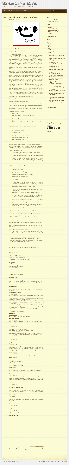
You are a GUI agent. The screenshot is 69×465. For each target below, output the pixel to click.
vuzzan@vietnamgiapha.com (16, 265)
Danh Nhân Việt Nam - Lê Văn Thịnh (56, 69)
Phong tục (50, 33)
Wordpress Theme (44, 461)
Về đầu (25, 10)
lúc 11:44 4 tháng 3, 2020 (13, 320)
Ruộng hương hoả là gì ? (53, 79)
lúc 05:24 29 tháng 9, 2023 (13, 384)
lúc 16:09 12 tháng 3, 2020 (13, 326)
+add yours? (19, 274)
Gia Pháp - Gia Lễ (52, 72)
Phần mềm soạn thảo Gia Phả (53, 19)
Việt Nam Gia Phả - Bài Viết (19, 3)
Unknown (11, 338)
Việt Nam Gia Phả (51, 36)
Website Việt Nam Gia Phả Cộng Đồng (56, 96)
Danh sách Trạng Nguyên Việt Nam (55, 70)
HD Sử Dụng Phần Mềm (52, 31)
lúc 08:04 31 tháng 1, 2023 (13, 375)
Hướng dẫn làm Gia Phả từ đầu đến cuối (12, 10)
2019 (49, 42)
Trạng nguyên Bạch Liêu (53, 62)
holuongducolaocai (14, 292)
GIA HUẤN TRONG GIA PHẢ (54, 73)
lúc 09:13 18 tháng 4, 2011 (13, 278)
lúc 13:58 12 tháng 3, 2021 (13, 344)
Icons (39, 461)
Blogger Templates (57, 461)
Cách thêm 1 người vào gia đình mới (56, 76)
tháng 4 (50, 54)
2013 (49, 45)
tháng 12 (50, 49)
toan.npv (11, 325)
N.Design (51, 461)
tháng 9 (50, 52)
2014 (49, 43)
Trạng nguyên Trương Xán (54, 60)
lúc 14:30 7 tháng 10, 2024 (13, 410)
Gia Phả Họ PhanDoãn (14, 383)
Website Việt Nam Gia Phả (53, 21)
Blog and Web (64, 461)
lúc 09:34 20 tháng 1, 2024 (13, 396)
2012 (49, 46)
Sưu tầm (49, 34)
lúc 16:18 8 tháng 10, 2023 (13, 388)
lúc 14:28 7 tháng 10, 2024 (13, 405)
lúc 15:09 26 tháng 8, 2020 (13, 339)
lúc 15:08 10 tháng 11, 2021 (13, 358)
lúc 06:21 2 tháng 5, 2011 (13, 294)
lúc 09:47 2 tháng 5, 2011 (13, 315)
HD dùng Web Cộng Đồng (52, 30)
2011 (49, 48)
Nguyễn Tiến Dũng (13, 343)
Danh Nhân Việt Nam (52, 28)
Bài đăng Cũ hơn (35, 448)
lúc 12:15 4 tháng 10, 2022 (13, 369)
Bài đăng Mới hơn (16, 448)
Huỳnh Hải (11, 286)
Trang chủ (26, 448)
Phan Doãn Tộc (13, 318)
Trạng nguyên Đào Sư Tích (54, 66)
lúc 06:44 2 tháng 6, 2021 (13, 353)
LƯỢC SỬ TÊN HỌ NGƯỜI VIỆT (55, 86)
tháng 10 (50, 51)
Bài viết (17, 19)
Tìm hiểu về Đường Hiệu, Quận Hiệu (56, 75)
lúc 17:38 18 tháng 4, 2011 (13, 287)
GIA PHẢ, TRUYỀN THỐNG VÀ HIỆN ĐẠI (23, 17)
